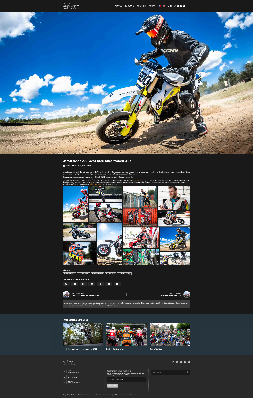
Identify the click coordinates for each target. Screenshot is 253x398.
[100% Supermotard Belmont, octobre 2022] (83, 334)
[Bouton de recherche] (187, 372)
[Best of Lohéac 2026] (170, 334)
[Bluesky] (175, 6)
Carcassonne (83, 274)
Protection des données (122, 395)
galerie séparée (95, 184)
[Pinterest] (83, 284)
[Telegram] (100, 284)
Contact (152, 6)
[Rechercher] (168, 6)
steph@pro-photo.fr (74, 383)
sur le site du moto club (140, 180)
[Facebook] (181, 6)
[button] (75, 204)
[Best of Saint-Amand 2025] (126, 334)
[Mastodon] (171, 6)
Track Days (110, 274)
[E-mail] (184, 6)
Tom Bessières (97, 274)
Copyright (141, 6)
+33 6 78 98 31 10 (73, 377)
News (89, 166)
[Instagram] (178, 6)
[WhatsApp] (108, 284)
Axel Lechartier (69, 274)
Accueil (118, 6)
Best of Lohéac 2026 (158, 349)
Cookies (132, 395)
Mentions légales (110, 395)
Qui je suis (129, 6)
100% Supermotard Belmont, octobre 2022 (80, 349)
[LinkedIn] (91, 284)
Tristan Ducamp (124, 274)
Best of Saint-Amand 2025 (116, 349)
